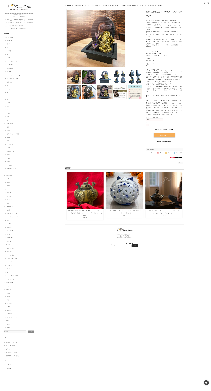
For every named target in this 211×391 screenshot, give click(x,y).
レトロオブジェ (10, 64)
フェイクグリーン (11, 144)
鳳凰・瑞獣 (9, 82)
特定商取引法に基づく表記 (12, 356)
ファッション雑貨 (10, 255)
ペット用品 (8, 224)
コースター (9, 196)
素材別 (8, 327)
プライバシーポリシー (11, 352)
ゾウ (8, 116)
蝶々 (8, 106)
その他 (8, 102)
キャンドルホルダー (12, 213)
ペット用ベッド (10, 241)
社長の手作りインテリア (12, 317)
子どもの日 (9, 303)
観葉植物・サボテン (12, 151)
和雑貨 (7, 320)
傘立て (8, 154)
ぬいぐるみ (9, 251)
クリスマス (9, 313)
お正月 (8, 293)
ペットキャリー (10, 230)
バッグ (8, 268)
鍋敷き (8, 203)
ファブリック (9, 165)
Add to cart (164, 135)
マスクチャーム (10, 279)
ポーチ (8, 272)
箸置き (8, 185)
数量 (147, 122)
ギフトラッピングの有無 (152, 117)
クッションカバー (11, 172)
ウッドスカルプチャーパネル (14, 75)
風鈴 (8, 141)
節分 (8, 300)
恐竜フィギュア (10, 248)
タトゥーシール (10, 262)
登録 (135, 245)
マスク (8, 286)
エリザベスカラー (11, 237)
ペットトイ (9, 227)
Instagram (8, 368)
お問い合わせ (9, 349)
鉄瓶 (8, 179)
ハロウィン (9, 310)
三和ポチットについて (11, 342)
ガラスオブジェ (10, 71)
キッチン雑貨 (9, 175)
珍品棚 (8, 130)
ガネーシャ (9, 40)
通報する (180, 162)
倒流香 (8, 210)
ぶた (8, 96)
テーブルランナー (11, 168)
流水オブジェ (10, 68)
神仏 (8, 85)
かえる (8, 57)
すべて (150, 152)
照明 (8, 127)
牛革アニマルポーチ (12, 258)
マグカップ (9, 189)
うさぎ (8, 89)
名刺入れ (9, 324)
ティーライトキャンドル (13, 217)
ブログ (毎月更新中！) (11, 345)
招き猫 (8, 44)
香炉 (8, 220)
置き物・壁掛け (9, 37)
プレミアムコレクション (13, 78)
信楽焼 (8, 182)
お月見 (8, 307)
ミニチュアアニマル (12, 61)
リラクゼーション (10, 206)
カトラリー (9, 199)
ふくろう (9, 51)
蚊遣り (8, 161)
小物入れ (9, 137)
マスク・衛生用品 (10, 282)
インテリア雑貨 (9, 123)
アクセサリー (10, 265)
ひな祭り (9, 296)
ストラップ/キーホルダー (13, 275)
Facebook (8, 364)
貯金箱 (8, 113)
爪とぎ (8, 234)
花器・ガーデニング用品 (13, 134)
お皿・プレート (10, 192)
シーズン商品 (9, 289)
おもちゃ (8, 244)
